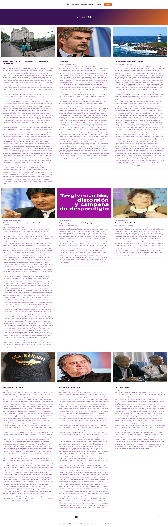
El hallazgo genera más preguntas (13, 387)
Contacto (99, 4)
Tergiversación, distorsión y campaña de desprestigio (76, 223)
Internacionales (13, 220)
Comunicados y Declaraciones (66, 220)
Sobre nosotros (75, 4)
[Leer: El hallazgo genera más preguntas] (28, 367)
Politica (66, 59)
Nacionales (5, 59)
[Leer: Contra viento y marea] (140, 367)
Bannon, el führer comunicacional (69, 387)
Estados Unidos (62, 384)
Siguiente (161, 516)
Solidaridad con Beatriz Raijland (125, 223)
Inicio (67, 4)
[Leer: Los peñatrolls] (84, 42)
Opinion (10, 59)
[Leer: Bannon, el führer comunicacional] (84, 367)
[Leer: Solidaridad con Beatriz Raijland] (140, 203)
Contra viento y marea (122, 387)
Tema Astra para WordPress (104, 523)
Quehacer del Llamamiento (87, 4)
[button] (110, 4)
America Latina (6, 220)
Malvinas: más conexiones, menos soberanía (129, 61)
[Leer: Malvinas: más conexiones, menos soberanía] (140, 42)
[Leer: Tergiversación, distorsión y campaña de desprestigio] (84, 203)
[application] (94, 5)
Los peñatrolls (63, 61)
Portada (14, 59)
